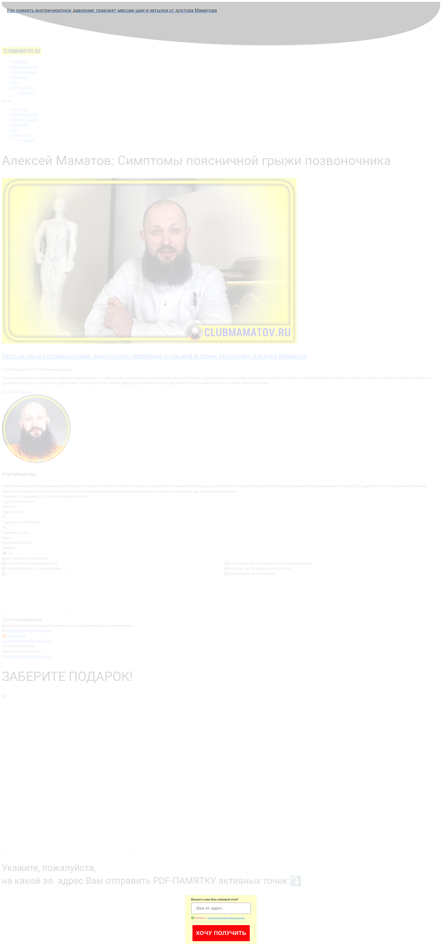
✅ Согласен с (217, 918)
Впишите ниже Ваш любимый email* (215, 899)
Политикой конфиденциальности (226, 918)
